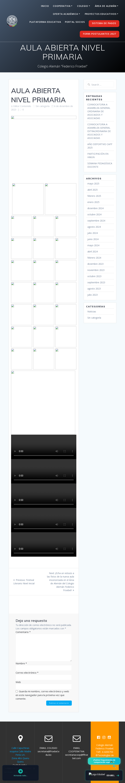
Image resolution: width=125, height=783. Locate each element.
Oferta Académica (65, 13)
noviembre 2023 (95, 270)
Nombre (21, 663)
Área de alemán (105, 5)
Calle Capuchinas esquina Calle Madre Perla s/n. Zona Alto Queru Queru (20, 754)
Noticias (91, 311)
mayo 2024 (93, 245)
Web (18, 682)
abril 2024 (92, 251)
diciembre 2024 (95, 208)
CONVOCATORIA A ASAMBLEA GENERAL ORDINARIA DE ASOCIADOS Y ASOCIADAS (98, 111)
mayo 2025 (93, 183)
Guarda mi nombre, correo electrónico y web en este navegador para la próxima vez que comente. (42, 695)
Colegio (82, 5)
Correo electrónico (27, 672)
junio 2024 (92, 239)
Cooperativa (61, 5)
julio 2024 (92, 232)
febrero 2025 (94, 195)
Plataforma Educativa (45, 21)
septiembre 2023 (96, 282)
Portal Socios (75, 21)
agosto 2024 (94, 226)
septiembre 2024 (96, 220)
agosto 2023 (94, 288)
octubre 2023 (94, 276)
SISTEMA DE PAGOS (104, 23)
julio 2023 (92, 294)
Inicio (45, 5)
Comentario (23, 632)
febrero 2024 (94, 257)
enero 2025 (93, 202)
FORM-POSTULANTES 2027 (99, 33)
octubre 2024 (94, 214)
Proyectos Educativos (100, 13)
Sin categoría (42, 106)
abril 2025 (92, 189)
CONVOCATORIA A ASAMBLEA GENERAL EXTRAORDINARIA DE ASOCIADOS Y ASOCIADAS (99, 131)
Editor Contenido (22, 106)
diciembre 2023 (95, 263)
